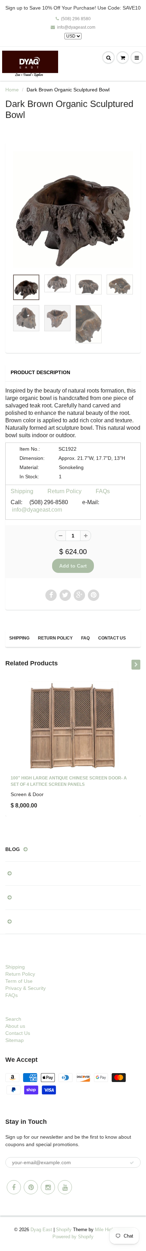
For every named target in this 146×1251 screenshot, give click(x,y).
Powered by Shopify (73, 1236)
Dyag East (41, 1229)
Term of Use (19, 981)
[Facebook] (14, 1187)
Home (12, 89)
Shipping (22, 491)
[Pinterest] (31, 1187)
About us (15, 1026)
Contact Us (112, 638)
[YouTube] (65, 1187)
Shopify (64, 1229)
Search (13, 1019)
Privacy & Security (25, 988)
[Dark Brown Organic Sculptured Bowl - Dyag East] (73, 210)
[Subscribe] (131, 1162)
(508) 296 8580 (76, 18)
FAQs (103, 491)
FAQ (85, 638)
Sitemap (14, 1040)
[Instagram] (48, 1187)
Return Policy (64, 491)
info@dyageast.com (76, 27)
